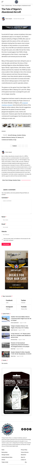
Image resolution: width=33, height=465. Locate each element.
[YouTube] (30, 152)
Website (4, 231)
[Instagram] (9, 308)
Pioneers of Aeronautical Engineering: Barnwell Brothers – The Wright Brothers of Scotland (20, 344)
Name (4, 217)
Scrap (14, 139)
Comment (5, 197)
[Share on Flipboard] (23, 146)
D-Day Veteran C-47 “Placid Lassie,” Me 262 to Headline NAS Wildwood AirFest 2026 (21, 335)
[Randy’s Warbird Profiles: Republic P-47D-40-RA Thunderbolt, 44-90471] (6, 354)
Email (4, 224)
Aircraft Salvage (12, 135)
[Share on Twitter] (13, 462)
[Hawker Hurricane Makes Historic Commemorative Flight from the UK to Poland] (6, 319)
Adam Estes (13, 356)
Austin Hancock (14, 330)
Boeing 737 (21, 137)
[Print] (20, 462)
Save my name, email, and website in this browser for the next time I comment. (17, 239)
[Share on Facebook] (9, 462)
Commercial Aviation (7, 139)
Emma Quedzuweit (15, 322)
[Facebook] (29, 152)
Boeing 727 (14, 137)
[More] (23, 462)
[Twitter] (24, 301)
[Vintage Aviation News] (16, 2)
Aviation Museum (6, 137)
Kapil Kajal (13, 348)
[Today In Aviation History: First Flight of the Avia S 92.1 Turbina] (6, 328)
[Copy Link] (16, 462)
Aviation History (21, 135)
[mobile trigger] (3, 2)
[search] (30, 2)
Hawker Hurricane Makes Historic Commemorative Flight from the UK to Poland (21, 318)
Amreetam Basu (14, 339)
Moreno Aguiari (9, 18)
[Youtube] (24, 308)
